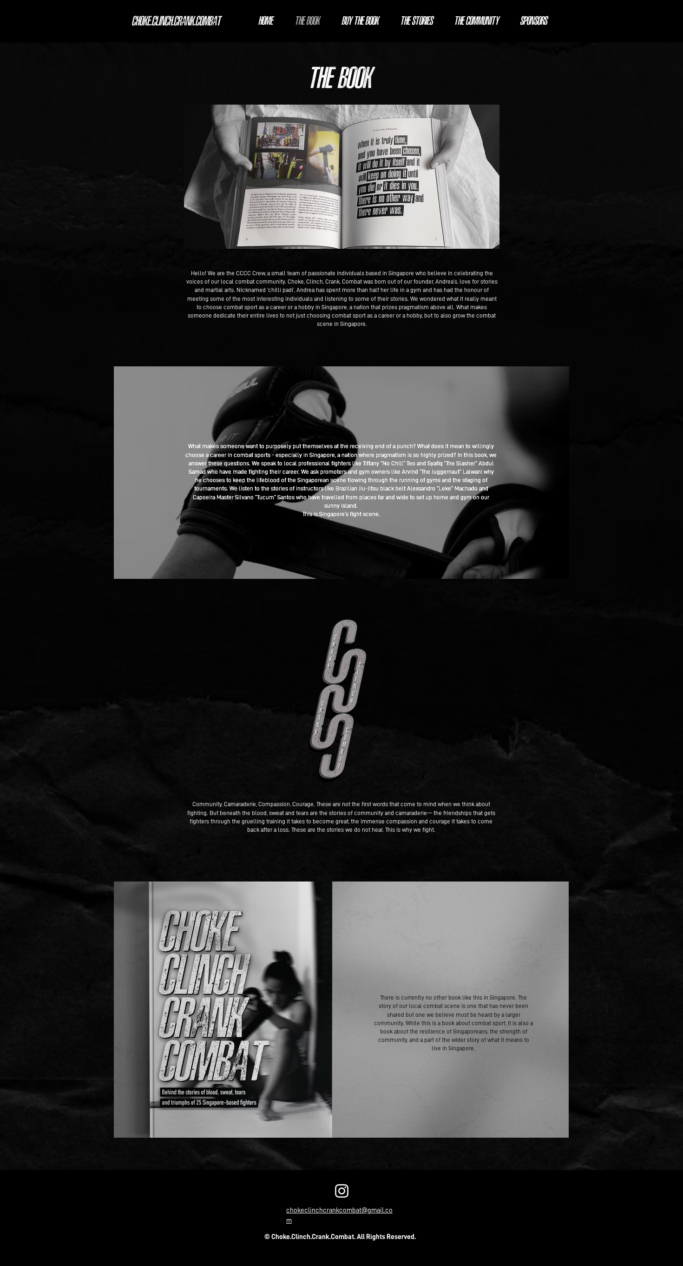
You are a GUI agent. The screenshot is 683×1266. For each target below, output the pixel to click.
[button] (341, 177)
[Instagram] (342, 1191)
